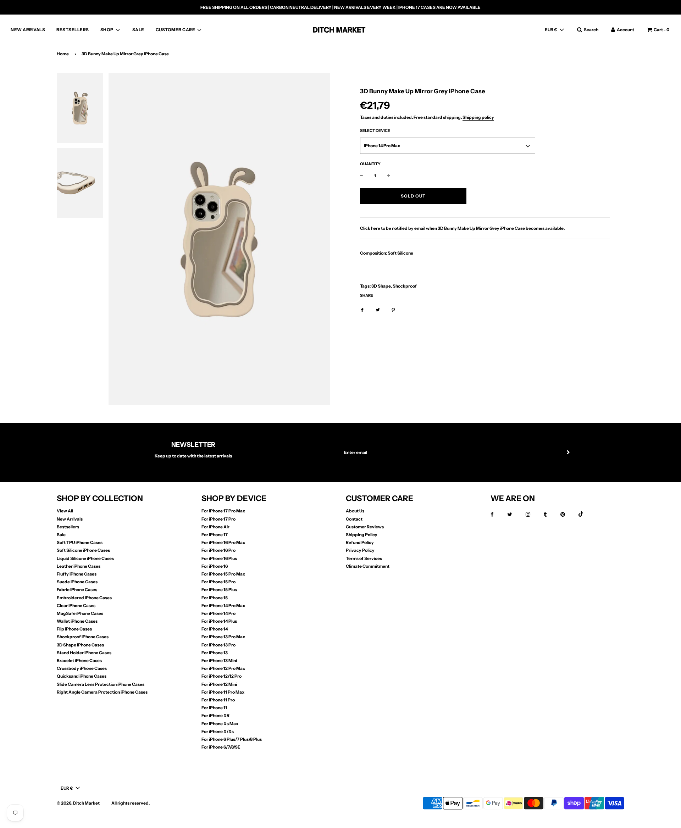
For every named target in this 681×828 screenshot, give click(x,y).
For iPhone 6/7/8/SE (220, 747)
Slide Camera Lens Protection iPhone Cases (100, 684)
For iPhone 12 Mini (219, 684)
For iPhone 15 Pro (218, 581)
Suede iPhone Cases (77, 581)
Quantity (370, 164)
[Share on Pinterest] (393, 309)
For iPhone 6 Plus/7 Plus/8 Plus (231, 739)
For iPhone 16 (214, 566)
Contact (354, 519)
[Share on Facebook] (362, 309)
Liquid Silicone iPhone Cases (85, 558)
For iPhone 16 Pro (218, 550)
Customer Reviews (365, 526)
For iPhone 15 (214, 597)
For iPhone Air (215, 526)
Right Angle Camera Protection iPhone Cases (102, 692)
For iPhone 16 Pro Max (223, 542)
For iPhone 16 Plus (219, 558)
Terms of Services (364, 558)
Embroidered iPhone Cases (84, 597)
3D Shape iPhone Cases (80, 645)
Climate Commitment (367, 566)
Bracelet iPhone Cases (79, 660)
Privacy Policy (360, 550)
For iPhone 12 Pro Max (223, 668)
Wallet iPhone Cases (77, 621)
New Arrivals (70, 519)
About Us (355, 510)
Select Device (375, 130)
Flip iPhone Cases (74, 629)
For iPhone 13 (214, 652)
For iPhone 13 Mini (219, 660)
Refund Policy (360, 542)
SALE (138, 29)
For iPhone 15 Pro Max (223, 574)
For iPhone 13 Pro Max (223, 636)
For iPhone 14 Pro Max (223, 605)
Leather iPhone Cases (78, 566)
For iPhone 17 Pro (218, 519)
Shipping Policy (361, 534)
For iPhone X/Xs (217, 731)
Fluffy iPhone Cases (76, 574)
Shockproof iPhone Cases (83, 636)
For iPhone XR (215, 715)
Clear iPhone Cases (76, 605)
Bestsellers (68, 526)
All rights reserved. (130, 803)
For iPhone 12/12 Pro (221, 676)
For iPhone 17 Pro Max (223, 510)
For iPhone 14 (214, 629)
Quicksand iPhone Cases (81, 676)
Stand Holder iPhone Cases (84, 652)
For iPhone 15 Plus (219, 589)
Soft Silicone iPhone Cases (83, 550)
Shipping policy (478, 117)
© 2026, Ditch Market (78, 803)
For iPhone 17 (214, 534)
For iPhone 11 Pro (218, 699)
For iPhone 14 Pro (218, 613)
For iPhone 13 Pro (218, 645)
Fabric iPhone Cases (77, 589)
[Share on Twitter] (377, 309)
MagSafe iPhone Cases (80, 613)
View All (65, 510)
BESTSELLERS (72, 29)
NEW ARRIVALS (28, 29)
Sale (61, 534)
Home (63, 53)
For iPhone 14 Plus (219, 621)
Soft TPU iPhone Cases (80, 542)
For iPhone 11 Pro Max (222, 692)
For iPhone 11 (214, 707)
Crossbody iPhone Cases (82, 668)
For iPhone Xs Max (219, 723)
